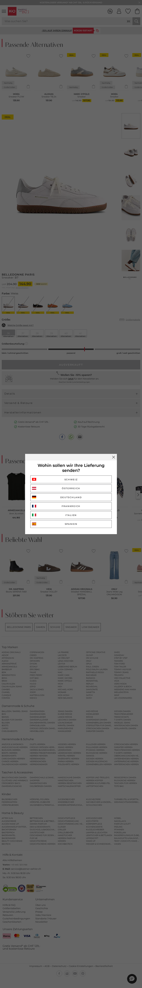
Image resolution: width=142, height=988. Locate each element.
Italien (71, 515)
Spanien (71, 524)
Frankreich (71, 506)
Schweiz (71, 479)
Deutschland (71, 497)
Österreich (71, 488)
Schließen (113, 457)
